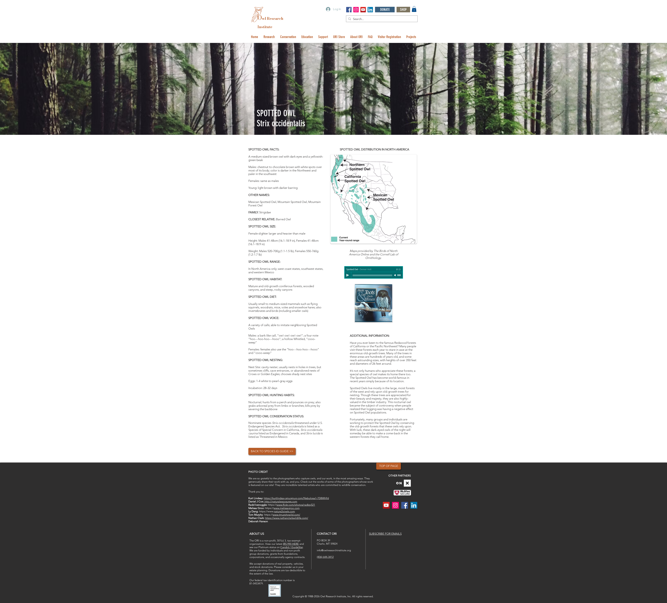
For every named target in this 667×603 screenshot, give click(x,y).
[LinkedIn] (370, 9)
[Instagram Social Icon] (356, 9)
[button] (414, 9)
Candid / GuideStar (291, 547)
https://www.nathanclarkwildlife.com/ (286, 518)
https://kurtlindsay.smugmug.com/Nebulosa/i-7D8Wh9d (296, 498)
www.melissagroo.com (287, 508)
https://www (266, 511)
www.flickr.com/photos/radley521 (296, 504)
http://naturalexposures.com (280, 501)
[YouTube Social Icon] (363, 9)
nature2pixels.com (284, 511)
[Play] (347, 275)
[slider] (399, 275)
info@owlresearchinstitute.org (334, 550)
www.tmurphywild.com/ (286, 514)
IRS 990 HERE (291, 543)
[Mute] (395, 275)
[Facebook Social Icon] (349, 9)
